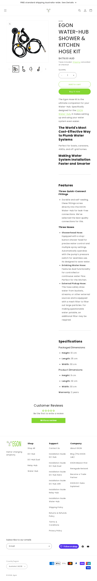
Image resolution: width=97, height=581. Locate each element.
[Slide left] (9, 69)
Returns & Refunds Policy (58, 514)
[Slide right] (45, 69)
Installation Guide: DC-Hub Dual (57, 464)
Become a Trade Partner (78, 476)
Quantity (62, 70)
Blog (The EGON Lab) (77, 455)
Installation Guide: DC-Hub (57, 455)
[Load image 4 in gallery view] (39, 69)
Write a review (48, 420)
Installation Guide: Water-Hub (57, 500)
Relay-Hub (32, 465)
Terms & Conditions (54, 523)
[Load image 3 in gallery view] (31, 69)
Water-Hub (33, 471)
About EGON (76, 448)
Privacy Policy (55, 530)
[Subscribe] (49, 546)
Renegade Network (79, 468)
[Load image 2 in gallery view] (23, 69)
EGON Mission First (79, 463)
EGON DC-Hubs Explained (77, 484)
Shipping (76, 62)
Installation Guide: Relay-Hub (57, 491)
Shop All (31, 448)
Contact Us (54, 448)
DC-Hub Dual (34, 459)
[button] (5, 10)
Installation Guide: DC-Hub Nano (57, 473)
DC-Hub (31, 454)
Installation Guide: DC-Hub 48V (57, 482)
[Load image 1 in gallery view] (16, 69)
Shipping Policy (56, 507)
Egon (15, 575)
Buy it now (74, 91)
